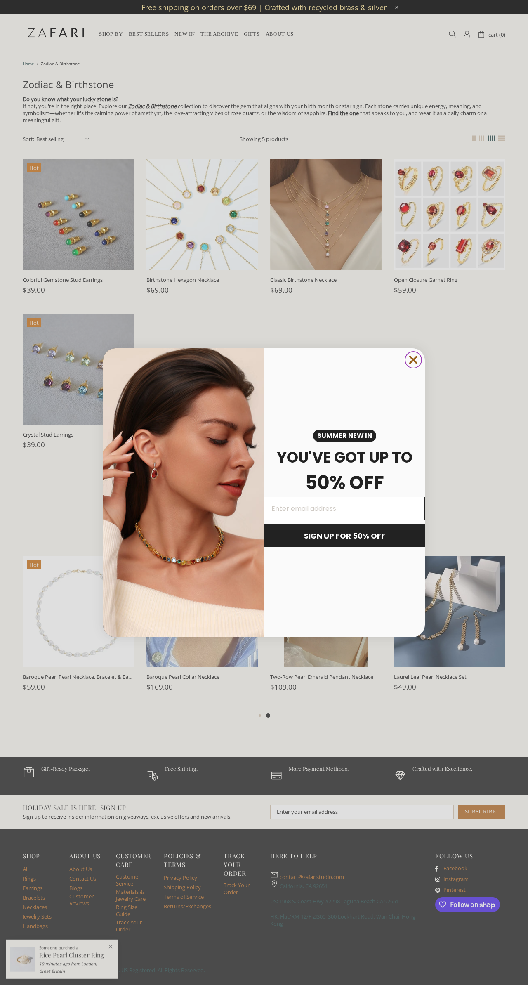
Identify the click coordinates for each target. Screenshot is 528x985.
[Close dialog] (413, 360)
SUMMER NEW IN (344, 435)
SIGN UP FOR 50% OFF (344, 536)
